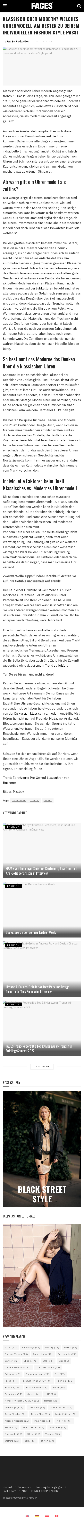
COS (48, 1361)
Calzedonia (67, 1354)
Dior (64, 1361)
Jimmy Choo (40, 1414)
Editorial (13, 1374)
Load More (42, 1066)
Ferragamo (13, 1394)
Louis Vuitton (66, 1414)
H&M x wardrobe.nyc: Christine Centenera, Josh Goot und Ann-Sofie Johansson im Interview (41, 870)
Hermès (51, 1400)
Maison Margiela (17, 1421)
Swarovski (13, 1434)
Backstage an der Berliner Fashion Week (31, 932)
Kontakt (7, 1487)
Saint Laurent (33, 1427)
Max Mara (42, 1421)
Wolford (12, 1440)
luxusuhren (19, 800)
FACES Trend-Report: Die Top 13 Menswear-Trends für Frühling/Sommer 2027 (39, 1048)
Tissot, (34, 800)
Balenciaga (31, 1347)
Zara (30, 1440)
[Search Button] (79, 6)
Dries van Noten (48, 1367)
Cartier (12, 1361)
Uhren (33, 1434)
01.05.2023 (44, 41)
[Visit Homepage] (42, 6)
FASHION (13, 826)
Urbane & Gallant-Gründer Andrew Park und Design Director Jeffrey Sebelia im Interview (37, 989)
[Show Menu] (5, 6)
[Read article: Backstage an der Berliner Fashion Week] (42, 910)
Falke (11, 1380)
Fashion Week (36, 1387)
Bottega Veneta (16, 1354)
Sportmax (57, 1427)
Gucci (33, 1394)
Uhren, (48, 800)
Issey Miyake (15, 1414)
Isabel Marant (61, 1407)
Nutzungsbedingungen (50, 1487)
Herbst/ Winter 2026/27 (22, 1400)
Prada (11, 1427)
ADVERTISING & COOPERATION (40, 1491)
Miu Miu (64, 1421)
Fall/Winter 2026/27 (37, 1380)
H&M (50, 1394)
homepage (14, 1407)
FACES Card (9, 1491)
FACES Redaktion (18, 41)
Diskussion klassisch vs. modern (36, 713)
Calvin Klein (43, 1354)
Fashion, (13, 1387)
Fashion (65, 1380)
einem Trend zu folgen (51, 665)
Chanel (31, 1361)
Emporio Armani (37, 1374)
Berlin (70, 1347)
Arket (11, 1347)
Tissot (64, 380)
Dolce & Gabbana (18, 1367)
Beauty (52, 1347)
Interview (37, 1407)
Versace (52, 1434)
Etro (60, 1374)
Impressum (24, 1487)
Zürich (47, 1440)
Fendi (59, 1387)
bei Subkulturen (41, 288)
